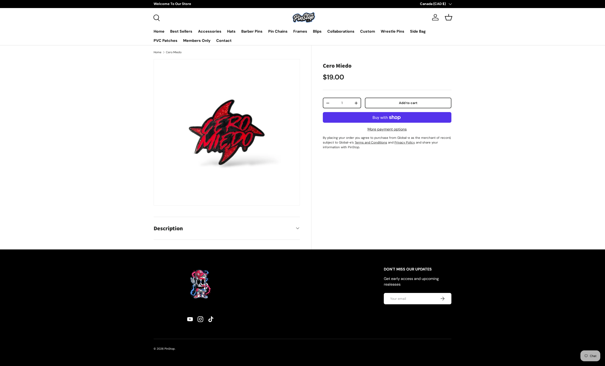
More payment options (387, 129)
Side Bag (418, 31)
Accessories (209, 31)
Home (159, 31)
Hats (231, 31)
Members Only (197, 40)
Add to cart (408, 103)
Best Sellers (181, 31)
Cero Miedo (174, 52)
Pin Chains (278, 31)
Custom (367, 31)
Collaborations (340, 31)
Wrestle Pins (392, 31)
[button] (448, 17)
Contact (224, 40)
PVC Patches (165, 40)
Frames (300, 31)
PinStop (169, 349)
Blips (317, 31)
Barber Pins (252, 31)
